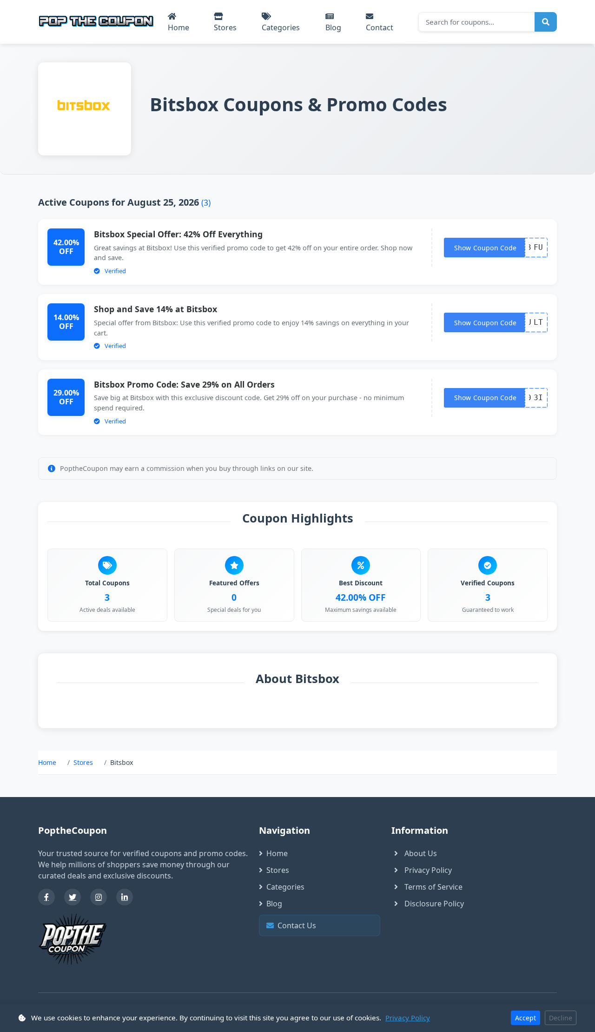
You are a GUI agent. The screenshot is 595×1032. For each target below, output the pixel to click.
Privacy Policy (428, 870)
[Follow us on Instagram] (98, 897)
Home (178, 27)
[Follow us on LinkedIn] (124, 897)
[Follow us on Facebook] (46, 897)
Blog (333, 27)
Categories (281, 27)
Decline (560, 1017)
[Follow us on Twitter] (72, 897)
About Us (420, 853)
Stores (225, 27)
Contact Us (322, 925)
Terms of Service (433, 887)
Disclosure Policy (434, 903)
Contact (379, 27)
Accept (525, 1017)
